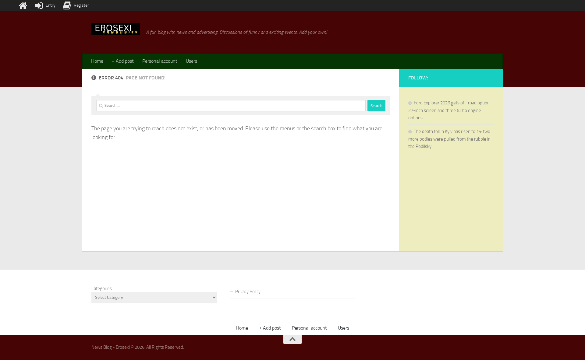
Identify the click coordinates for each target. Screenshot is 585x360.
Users (191, 61)
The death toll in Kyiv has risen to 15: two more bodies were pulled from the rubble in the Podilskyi (449, 139)
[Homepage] (22, 5)
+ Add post (123, 61)
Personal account (159, 61)
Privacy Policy (248, 291)
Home (97, 61)
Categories (101, 288)
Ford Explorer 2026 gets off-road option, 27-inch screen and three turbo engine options (449, 110)
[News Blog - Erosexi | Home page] (115, 29)
